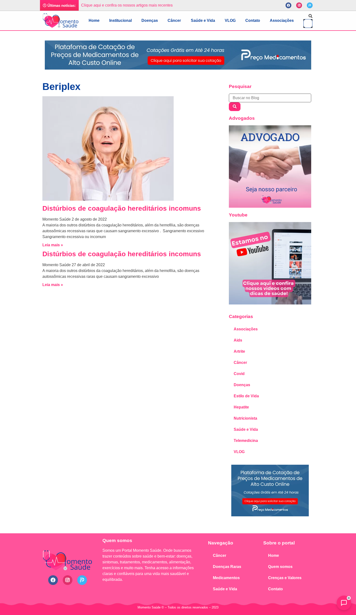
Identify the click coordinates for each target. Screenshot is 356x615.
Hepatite (241, 407)
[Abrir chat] (344, 603)
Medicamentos (226, 578)
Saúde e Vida (203, 20)
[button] (307, 16)
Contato (252, 20)
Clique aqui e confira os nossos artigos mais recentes (127, 5)
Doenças (149, 20)
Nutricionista (245, 418)
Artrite (239, 351)
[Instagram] (299, 5)
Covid (239, 374)
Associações (282, 20)
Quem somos (280, 567)
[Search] (234, 106)
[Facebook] (288, 5)
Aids (238, 340)
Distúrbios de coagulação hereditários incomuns (121, 208)
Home (94, 20)
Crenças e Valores (285, 578)
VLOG (230, 20)
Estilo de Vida (246, 396)
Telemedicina (246, 441)
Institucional (120, 20)
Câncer (174, 20)
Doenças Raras (227, 567)
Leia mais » (52, 245)
